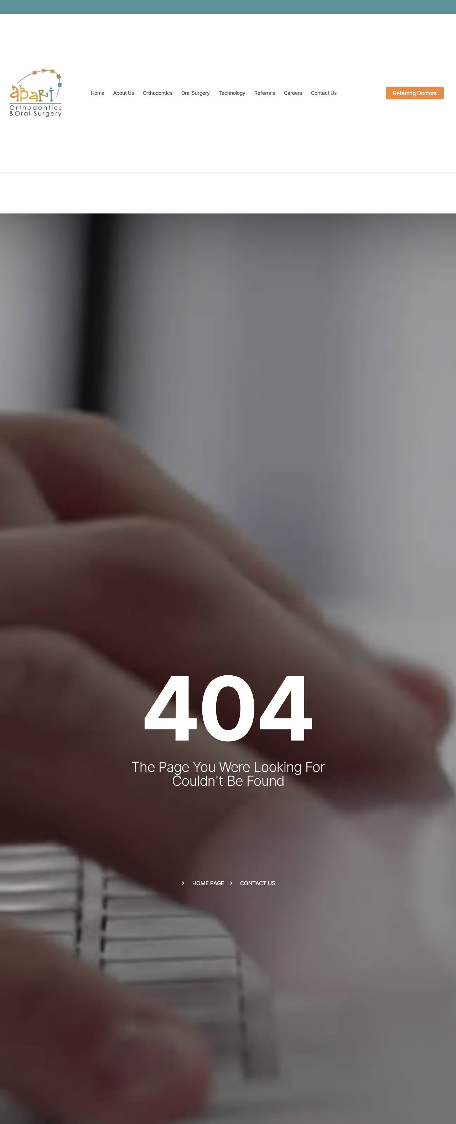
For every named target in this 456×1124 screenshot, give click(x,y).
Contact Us (324, 93)
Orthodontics (157, 93)
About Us (123, 93)
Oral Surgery (195, 93)
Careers (293, 93)
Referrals (264, 93)
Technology (232, 93)
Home (97, 93)
